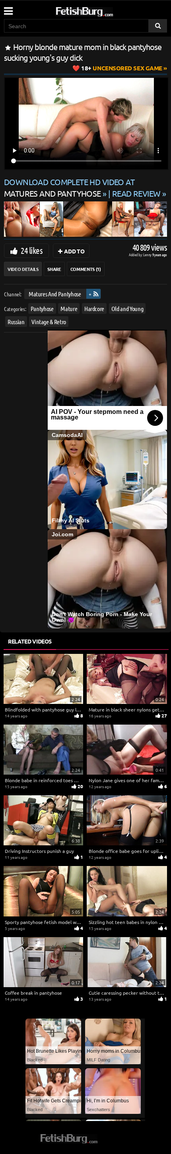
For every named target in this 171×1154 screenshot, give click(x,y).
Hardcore (94, 308)
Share (54, 269)
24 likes (32, 250)
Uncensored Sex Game (121, 68)
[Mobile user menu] (8, 8)
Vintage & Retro (48, 321)
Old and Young (127, 308)
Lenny (147, 254)
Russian (16, 321)
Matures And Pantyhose (55, 294)
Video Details (23, 269)
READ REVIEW (136, 193)
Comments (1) (85, 269)
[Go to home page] (99, 10)
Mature (68, 308)
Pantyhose (42, 308)
